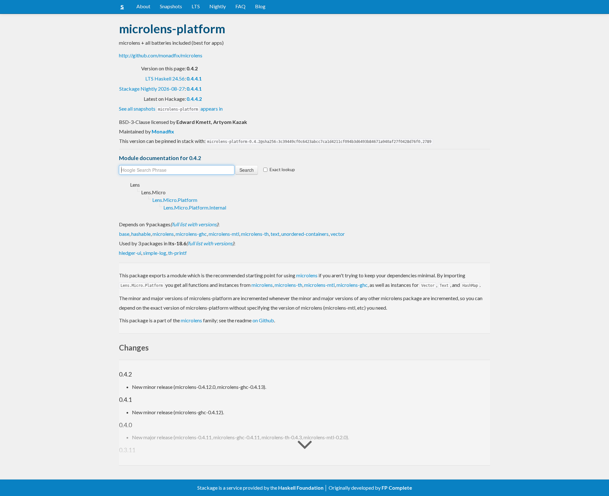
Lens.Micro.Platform (174, 200)
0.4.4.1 (194, 78)
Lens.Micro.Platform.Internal (194, 207)
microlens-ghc (191, 234)
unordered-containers (305, 234)
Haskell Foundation (301, 488)
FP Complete (397, 488)
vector (338, 234)
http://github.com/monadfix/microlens (160, 55)
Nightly (217, 6)
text (275, 234)
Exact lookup (282, 169)
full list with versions (194, 224)
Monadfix (163, 131)
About (143, 6)
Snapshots (171, 6)
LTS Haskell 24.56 (165, 78)
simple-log (154, 253)
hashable (141, 234)
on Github (263, 320)
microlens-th (255, 234)
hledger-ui (130, 253)
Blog (260, 6)
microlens (163, 234)
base (124, 234)
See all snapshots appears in (171, 109)
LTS (196, 6)
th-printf (177, 253)
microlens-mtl (224, 234)
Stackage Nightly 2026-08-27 (152, 89)
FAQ (240, 6)
